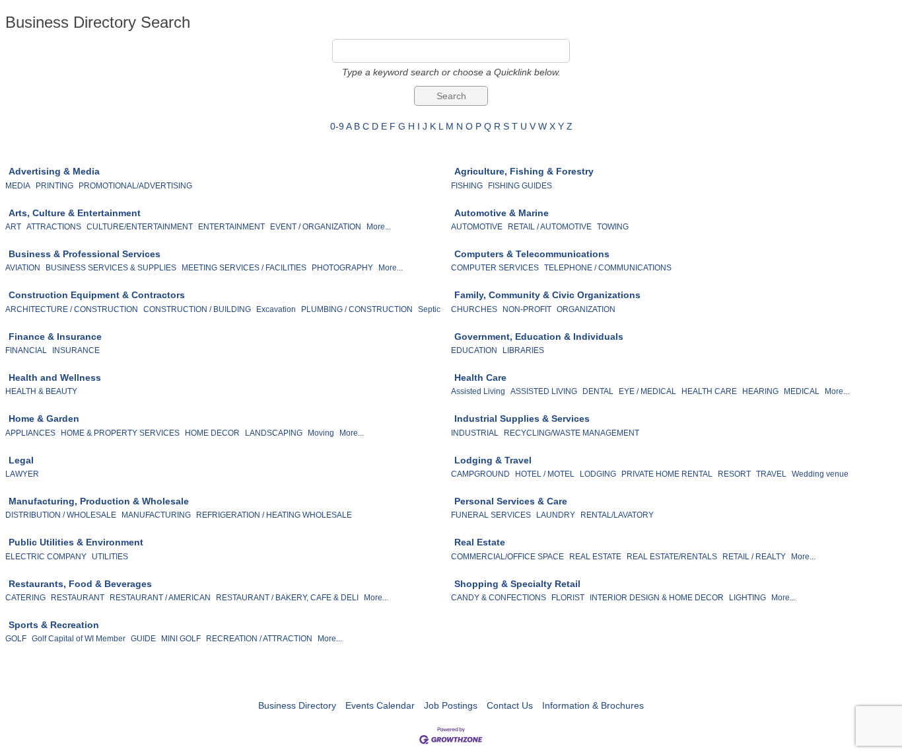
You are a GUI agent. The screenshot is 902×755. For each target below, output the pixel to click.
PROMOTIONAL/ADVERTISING (135, 185)
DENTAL (597, 391)
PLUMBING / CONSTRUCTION (357, 309)
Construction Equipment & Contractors (97, 295)
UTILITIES (110, 556)
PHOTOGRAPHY (342, 267)
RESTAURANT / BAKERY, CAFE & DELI (287, 597)
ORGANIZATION (586, 309)
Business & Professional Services (84, 254)
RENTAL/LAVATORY (617, 515)
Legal (21, 460)
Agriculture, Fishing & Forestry (524, 171)
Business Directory (297, 705)
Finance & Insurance (55, 336)
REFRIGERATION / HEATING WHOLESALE (274, 515)
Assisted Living (478, 391)
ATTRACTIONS (53, 226)
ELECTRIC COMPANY (46, 556)
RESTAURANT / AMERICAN (160, 597)
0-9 (337, 126)
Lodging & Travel (493, 460)
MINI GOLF (181, 638)
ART (13, 226)
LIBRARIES (523, 350)
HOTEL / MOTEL (544, 474)
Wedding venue (820, 474)
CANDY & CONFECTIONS (498, 597)
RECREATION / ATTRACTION (259, 638)
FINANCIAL (26, 350)
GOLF (15, 638)
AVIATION (22, 267)
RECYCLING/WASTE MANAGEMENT (571, 433)
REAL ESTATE (595, 556)
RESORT (734, 474)
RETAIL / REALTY (754, 556)
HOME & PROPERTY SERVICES (120, 433)
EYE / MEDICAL (647, 391)
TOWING (613, 226)
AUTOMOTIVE (477, 226)
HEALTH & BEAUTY (41, 391)
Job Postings (450, 705)
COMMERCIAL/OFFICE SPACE (507, 556)
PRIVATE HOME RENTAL (666, 474)
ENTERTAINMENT (231, 226)
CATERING (25, 597)
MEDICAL (801, 391)
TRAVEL (771, 474)
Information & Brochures (593, 705)
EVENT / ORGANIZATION (315, 226)
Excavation (276, 309)
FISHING (467, 185)
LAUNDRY (555, 515)
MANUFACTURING (156, 515)
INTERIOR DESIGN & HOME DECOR (657, 597)
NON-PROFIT (527, 309)
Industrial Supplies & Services (522, 418)
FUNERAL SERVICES (491, 515)
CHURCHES (474, 309)
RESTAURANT (77, 597)
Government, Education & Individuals (538, 336)
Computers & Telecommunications (531, 254)
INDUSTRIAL (475, 433)
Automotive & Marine (501, 213)
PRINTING (54, 185)
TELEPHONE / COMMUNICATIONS (608, 267)
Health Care (480, 377)
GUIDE (143, 638)
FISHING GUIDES (520, 185)
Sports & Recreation (54, 624)
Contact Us (510, 705)
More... (378, 226)
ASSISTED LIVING (543, 391)
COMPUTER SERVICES (495, 267)
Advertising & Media (54, 171)
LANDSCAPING (273, 433)
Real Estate (479, 542)
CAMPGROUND (480, 474)
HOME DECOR (212, 433)
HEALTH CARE (709, 391)
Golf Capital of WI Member (78, 638)
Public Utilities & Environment (76, 542)
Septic (429, 309)
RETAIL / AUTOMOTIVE (550, 226)
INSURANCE (76, 350)
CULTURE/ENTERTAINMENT (140, 226)
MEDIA (17, 185)
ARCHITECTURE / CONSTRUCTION (71, 309)
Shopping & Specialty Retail (517, 583)
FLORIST (567, 597)
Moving (321, 433)
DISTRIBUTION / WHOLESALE (60, 515)
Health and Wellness (55, 377)
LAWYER (22, 474)
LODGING (598, 474)
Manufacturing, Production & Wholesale (99, 501)
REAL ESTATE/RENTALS (672, 556)
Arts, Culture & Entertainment (75, 213)
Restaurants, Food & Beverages (80, 583)
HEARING (760, 391)
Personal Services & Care (510, 501)
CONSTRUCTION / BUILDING (197, 309)
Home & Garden (44, 418)
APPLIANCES (30, 433)
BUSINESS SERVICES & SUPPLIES (111, 267)
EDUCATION (474, 350)
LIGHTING (747, 597)
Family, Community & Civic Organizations (547, 295)
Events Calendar (380, 705)
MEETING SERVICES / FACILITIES (244, 267)
